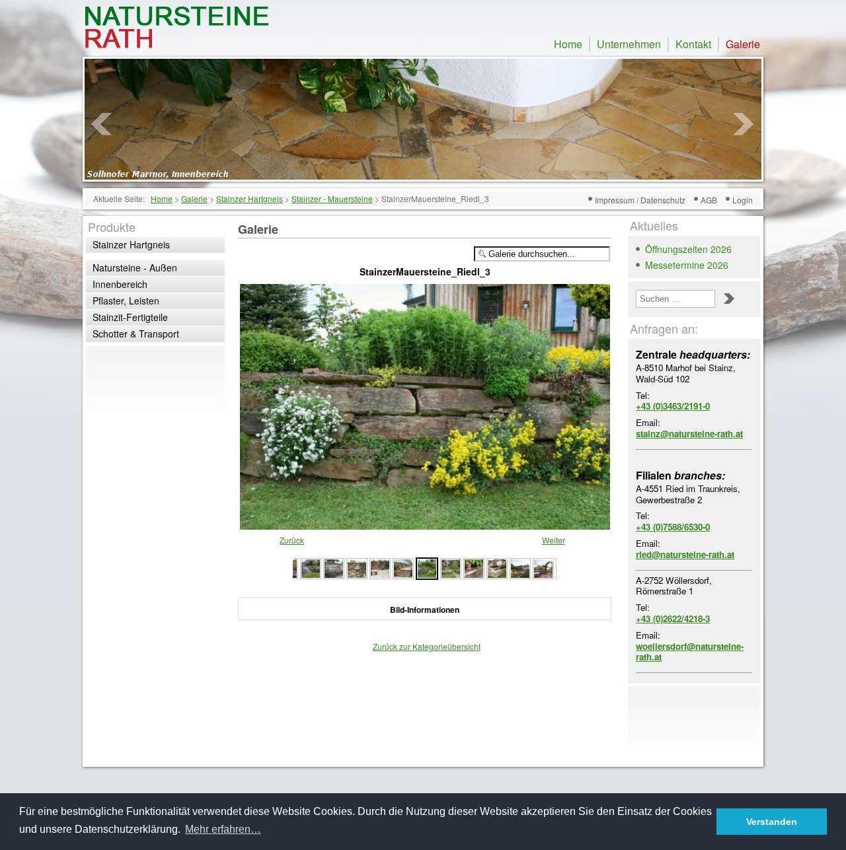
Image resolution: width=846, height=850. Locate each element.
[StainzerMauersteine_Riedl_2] (450, 567)
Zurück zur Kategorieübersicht (427, 646)
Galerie (743, 44)
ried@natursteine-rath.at (685, 554)
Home (568, 44)
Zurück (292, 540)
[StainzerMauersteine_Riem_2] (380, 567)
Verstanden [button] (771, 821)
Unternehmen (629, 44)
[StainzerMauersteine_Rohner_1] (310, 567)
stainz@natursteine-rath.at (689, 433)
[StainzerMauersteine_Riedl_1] (473, 567)
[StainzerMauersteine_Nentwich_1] (543, 567)
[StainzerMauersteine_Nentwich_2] (520, 567)
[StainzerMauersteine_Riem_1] (403, 567)
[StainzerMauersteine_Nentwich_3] (497, 567)
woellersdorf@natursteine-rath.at (690, 652)
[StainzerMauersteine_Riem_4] (333, 567)
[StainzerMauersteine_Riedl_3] (425, 523)
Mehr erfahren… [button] (223, 829)
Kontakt (693, 44)
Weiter (553, 540)
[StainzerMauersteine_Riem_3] (356, 567)
